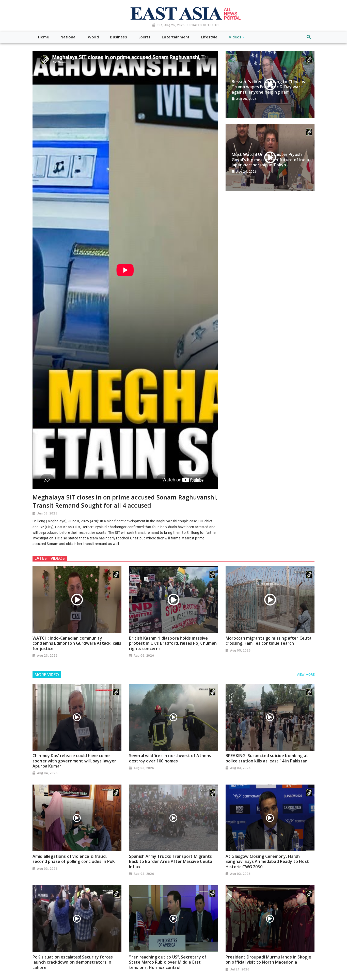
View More (305, 674)
